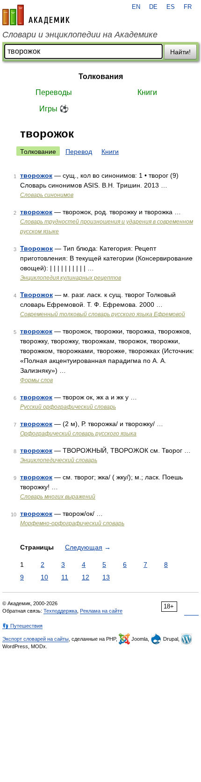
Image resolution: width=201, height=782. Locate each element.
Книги (147, 92)
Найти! (180, 52)
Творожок (36, 248)
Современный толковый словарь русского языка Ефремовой (102, 314)
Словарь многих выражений (57, 496)
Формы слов (36, 380)
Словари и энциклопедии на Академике (80, 34)
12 (85, 577)
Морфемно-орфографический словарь (72, 523)
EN (136, 7)
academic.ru (36, 15)
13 (106, 577)
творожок (36, 175)
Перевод (78, 151)
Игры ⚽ (54, 109)
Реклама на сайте (101, 611)
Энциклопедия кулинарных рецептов (70, 278)
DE (153, 7)
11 (64, 577)
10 (44, 577)
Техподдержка (60, 611)
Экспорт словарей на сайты (35, 639)
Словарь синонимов (46, 195)
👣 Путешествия (22, 626)
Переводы (54, 92)
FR (188, 7)
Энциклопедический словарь (58, 460)
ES (170, 7)
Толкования (101, 76)
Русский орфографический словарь (68, 407)
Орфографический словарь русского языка (78, 433)
